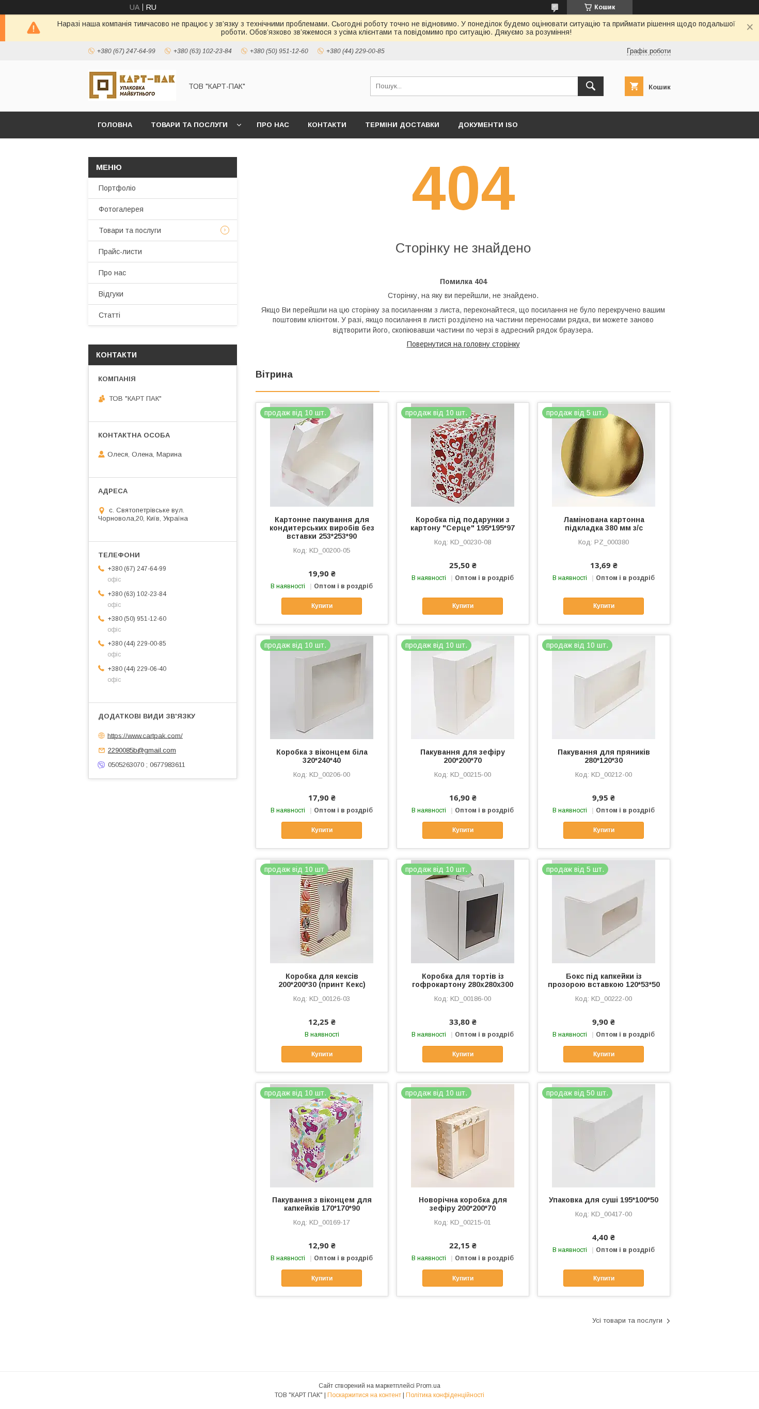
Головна (115, 125)
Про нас (273, 125)
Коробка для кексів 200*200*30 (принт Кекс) (322, 980)
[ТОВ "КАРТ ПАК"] (132, 98)
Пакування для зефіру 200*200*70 (462, 756)
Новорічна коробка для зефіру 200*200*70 (463, 1204)
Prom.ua (428, 1385)
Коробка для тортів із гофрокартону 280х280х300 (462, 980)
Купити (322, 605)
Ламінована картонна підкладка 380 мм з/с (603, 523)
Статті (109, 315)
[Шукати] (591, 86)
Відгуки (111, 294)
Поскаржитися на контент (364, 1395)
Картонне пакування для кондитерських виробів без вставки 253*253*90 (322, 527)
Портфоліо (117, 188)
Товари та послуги (189, 125)
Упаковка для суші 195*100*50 (603, 1200)
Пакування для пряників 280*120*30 (604, 756)
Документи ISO (488, 125)
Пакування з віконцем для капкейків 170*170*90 (322, 1204)
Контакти (327, 125)
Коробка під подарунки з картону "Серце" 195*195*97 (462, 523)
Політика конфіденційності (445, 1395)
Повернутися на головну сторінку (463, 344)
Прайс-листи (120, 251)
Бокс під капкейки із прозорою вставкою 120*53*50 (604, 980)
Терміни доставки (402, 125)
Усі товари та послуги (627, 1320)
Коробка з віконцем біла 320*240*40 (322, 756)
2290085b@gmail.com (142, 750)
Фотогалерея (121, 209)
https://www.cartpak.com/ (145, 735)
